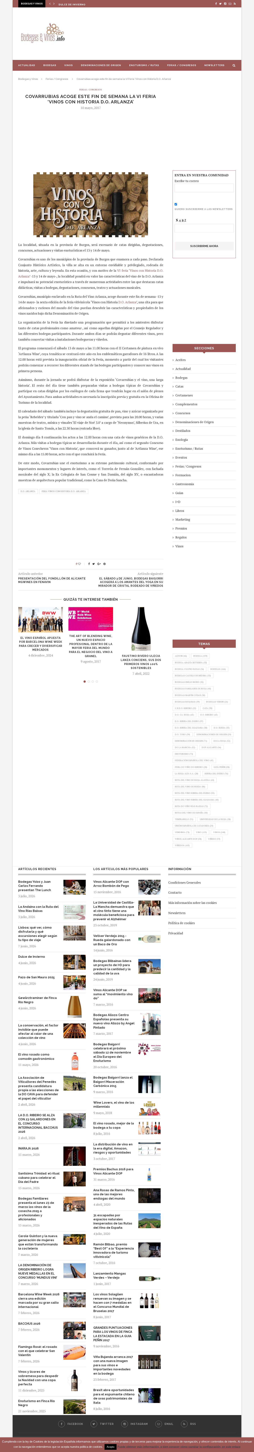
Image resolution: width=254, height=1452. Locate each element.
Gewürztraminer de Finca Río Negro (37, 1000)
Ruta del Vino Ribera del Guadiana (197, 799)
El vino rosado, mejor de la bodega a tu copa (113, 1125)
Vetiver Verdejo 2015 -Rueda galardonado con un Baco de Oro (111, 940)
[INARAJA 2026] (74, 1149)
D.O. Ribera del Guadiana (191, 727)
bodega (200, 656)
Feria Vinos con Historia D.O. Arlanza (64, 491)
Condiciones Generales (184, 882)
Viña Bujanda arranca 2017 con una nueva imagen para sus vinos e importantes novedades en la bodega (113, 1365)
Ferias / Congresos (181, 65)
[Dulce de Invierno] (74, 957)
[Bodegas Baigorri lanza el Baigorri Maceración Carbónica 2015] (149, 1078)
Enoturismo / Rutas (144, 65)
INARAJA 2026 (28, 1148)
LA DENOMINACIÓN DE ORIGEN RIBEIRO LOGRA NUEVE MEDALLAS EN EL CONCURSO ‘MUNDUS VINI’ (37, 1271)
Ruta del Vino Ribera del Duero (195, 793)
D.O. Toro (182, 734)
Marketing (182, 519)
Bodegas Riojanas (187, 701)
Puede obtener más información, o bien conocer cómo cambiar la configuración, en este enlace (178, 1446)
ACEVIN (181, 656)
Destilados (182, 431)
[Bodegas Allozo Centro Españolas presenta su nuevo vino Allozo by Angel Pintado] (149, 1016)
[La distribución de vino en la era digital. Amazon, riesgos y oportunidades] (149, 1145)
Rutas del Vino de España (191, 812)
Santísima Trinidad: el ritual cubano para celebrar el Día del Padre (39, 1178)
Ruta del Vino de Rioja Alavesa (194, 780)
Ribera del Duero (216, 773)
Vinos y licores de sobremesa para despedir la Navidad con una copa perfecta (38, 1378)
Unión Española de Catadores (194, 825)
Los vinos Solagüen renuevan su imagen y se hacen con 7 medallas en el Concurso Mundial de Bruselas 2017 (112, 1303)
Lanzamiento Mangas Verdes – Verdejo (109, 1275)
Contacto (175, 892)
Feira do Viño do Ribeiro (191, 767)
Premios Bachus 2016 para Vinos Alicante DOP (113, 1171)
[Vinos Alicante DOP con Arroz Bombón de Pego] (149, 882)
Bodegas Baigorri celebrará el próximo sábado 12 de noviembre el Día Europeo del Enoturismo (112, 1053)
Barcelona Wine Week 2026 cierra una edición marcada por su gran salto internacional (39, 1301)
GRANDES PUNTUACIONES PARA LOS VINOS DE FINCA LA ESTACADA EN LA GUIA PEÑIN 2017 (112, 1334)
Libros (179, 511)
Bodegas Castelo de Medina (193, 675)
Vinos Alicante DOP (188, 839)
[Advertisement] (164, 34)
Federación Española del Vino (194, 760)
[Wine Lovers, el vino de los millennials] (149, 1103)
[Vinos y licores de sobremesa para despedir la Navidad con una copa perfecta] (74, 1372)
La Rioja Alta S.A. (186, 773)
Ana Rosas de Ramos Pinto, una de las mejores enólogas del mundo (114, 1194)
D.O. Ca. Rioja (184, 714)
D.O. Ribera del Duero (189, 721)
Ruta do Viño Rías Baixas (191, 806)
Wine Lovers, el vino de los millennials (113, 1104)
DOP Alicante (211, 747)
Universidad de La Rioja (215, 819)
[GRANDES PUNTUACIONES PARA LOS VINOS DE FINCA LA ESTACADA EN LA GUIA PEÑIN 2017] (149, 1328)
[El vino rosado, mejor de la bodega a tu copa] (149, 1124)
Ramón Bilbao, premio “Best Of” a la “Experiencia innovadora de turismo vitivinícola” (113, 1251)
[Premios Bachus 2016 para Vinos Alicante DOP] (149, 1170)
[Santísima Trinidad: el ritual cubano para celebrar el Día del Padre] (74, 1174)
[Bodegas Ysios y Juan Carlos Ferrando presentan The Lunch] (74, 882)
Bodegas (49, 65)
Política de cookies (181, 923)
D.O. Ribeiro (209, 714)
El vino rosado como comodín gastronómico (36, 1056)
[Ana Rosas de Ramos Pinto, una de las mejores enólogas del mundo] (149, 1191)
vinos (219, 832)
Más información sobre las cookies (192, 903)
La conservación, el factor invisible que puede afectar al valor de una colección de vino (38, 1032)
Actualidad (26, 65)
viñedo (214, 839)
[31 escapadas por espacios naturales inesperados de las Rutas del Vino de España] (149, 1216)
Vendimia (182, 832)
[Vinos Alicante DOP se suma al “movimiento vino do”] (149, 991)
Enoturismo (184, 754)
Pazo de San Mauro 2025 (76, 4)
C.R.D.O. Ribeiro (185, 708)
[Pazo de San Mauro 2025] (74, 978)
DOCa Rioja (222, 741)
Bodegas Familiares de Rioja (193, 688)
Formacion (183, 475)
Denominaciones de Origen (101, 65)
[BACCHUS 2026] (74, 1324)
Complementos (186, 404)
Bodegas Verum (217, 701)
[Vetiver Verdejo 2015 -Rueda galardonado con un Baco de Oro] (149, 937)
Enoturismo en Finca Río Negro (36, 1403)
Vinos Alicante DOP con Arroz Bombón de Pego (111, 884)
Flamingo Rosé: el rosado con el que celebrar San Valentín (37, 1351)
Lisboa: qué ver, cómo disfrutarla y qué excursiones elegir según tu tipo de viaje (37, 934)
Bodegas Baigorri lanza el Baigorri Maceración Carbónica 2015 (113, 1082)
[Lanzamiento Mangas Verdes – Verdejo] (149, 1274)
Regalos (181, 537)
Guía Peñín (222, 767)
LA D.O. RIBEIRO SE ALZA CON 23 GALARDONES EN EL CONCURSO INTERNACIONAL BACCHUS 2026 (38, 1123)
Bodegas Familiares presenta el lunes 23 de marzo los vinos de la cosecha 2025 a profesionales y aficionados (36, 1209)
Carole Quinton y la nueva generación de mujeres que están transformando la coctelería (38, 1242)
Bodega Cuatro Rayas (189, 669)
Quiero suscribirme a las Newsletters (204, 209)
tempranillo (184, 819)
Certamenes (184, 395)
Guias (179, 493)
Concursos (182, 413)
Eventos (181, 457)
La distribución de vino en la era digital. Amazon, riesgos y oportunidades (113, 1148)
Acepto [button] (110, 1447)
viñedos (182, 845)
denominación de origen (191, 741)
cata (207, 708)
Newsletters (214, 65)
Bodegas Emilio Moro (189, 682)
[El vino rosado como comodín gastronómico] (74, 1055)
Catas (179, 386)
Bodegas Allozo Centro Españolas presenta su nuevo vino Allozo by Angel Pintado (113, 1021)
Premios (181, 528)
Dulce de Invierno (31, 956)
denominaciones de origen (214, 734)
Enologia (181, 439)
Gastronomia (184, 484)
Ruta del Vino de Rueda (190, 786)
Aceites (180, 360)
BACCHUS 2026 (29, 1323)
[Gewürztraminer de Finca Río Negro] (74, 999)
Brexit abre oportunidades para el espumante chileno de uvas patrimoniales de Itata (114, 1396)
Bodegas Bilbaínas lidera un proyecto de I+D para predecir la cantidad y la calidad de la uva (112, 967)
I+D (177, 502)
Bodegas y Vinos (28, 79)
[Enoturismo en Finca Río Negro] (74, 1402)
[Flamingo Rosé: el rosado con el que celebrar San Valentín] (74, 1347)
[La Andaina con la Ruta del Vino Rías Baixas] (74, 907)
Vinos (68, 65)
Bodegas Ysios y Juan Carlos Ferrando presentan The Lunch (34, 886)
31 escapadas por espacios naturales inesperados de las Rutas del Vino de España (112, 1221)
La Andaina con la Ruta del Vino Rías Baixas (38, 909)
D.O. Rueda (222, 727)
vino (201, 832)
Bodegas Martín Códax (190, 695)
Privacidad (175, 933)
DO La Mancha (185, 747)
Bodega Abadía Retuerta (191, 662)
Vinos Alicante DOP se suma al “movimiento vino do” (113, 994)
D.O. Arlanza (127, 302)
